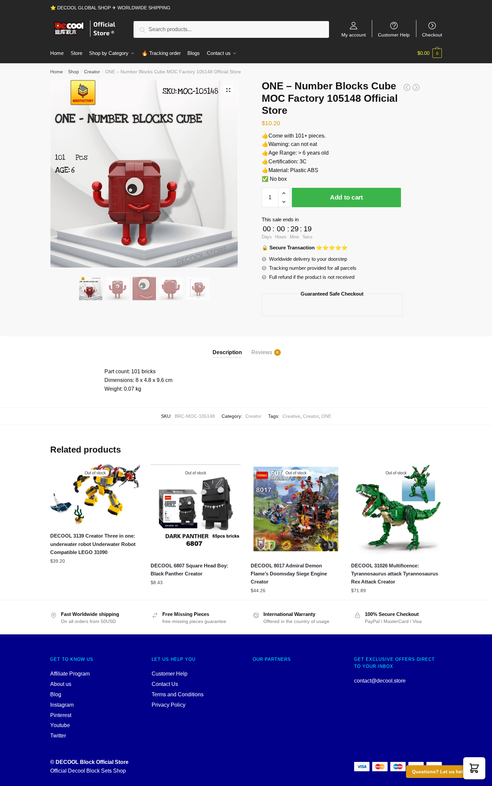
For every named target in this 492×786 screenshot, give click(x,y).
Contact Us (165, 684)
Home (56, 71)
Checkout (432, 34)
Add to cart (346, 197)
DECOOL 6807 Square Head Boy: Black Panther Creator (189, 569)
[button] (474, 768)
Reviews (261, 352)
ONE (326, 416)
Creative (291, 416)
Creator (92, 71)
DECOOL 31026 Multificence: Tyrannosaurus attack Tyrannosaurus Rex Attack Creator (394, 574)
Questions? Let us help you (444, 771)
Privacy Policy (168, 705)
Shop (73, 71)
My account (353, 34)
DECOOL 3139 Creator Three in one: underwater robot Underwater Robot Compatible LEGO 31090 (93, 544)
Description (227, 352)
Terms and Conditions (177, 694)
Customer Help (394, 34)
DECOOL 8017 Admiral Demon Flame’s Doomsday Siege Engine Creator (289, 574)
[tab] (227, 347)
